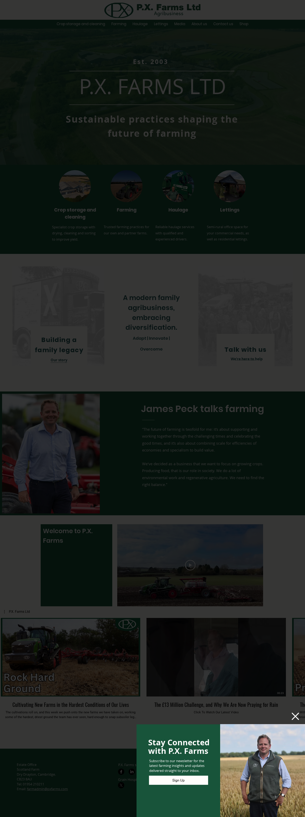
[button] (295, 716)
